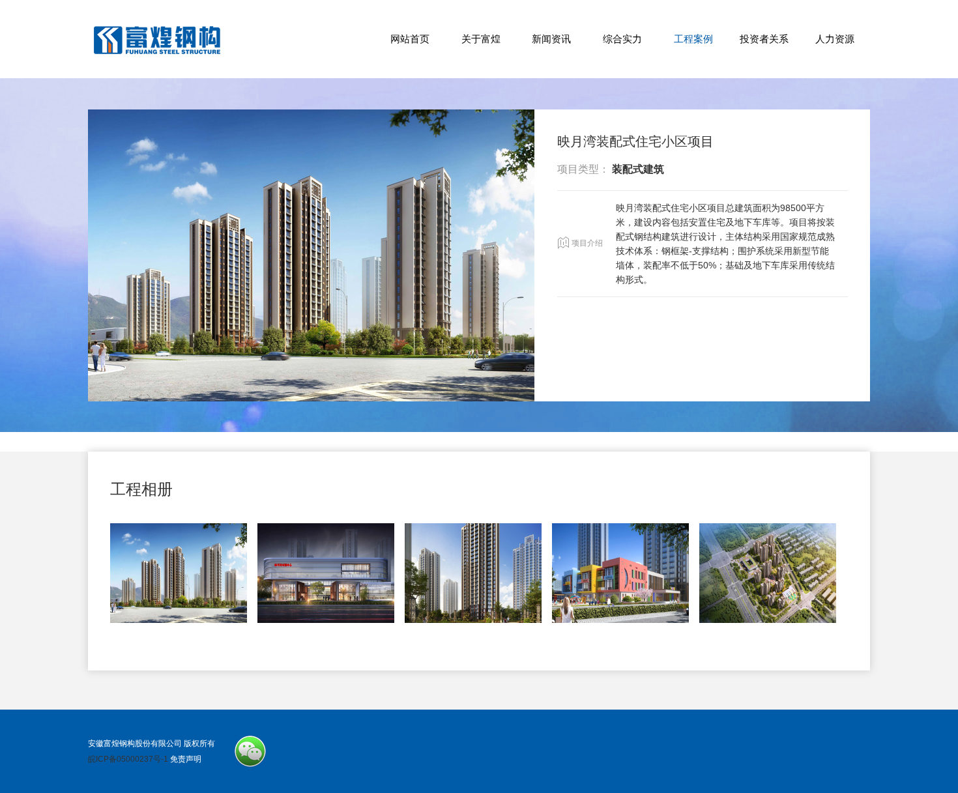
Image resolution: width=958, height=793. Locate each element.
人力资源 (834, 38)
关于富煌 (481, 38)
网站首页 (409, 38)
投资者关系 (764, 38)
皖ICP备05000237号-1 (128, 759)
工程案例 (693, 38)
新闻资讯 (551, 38)
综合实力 (622, 38)
